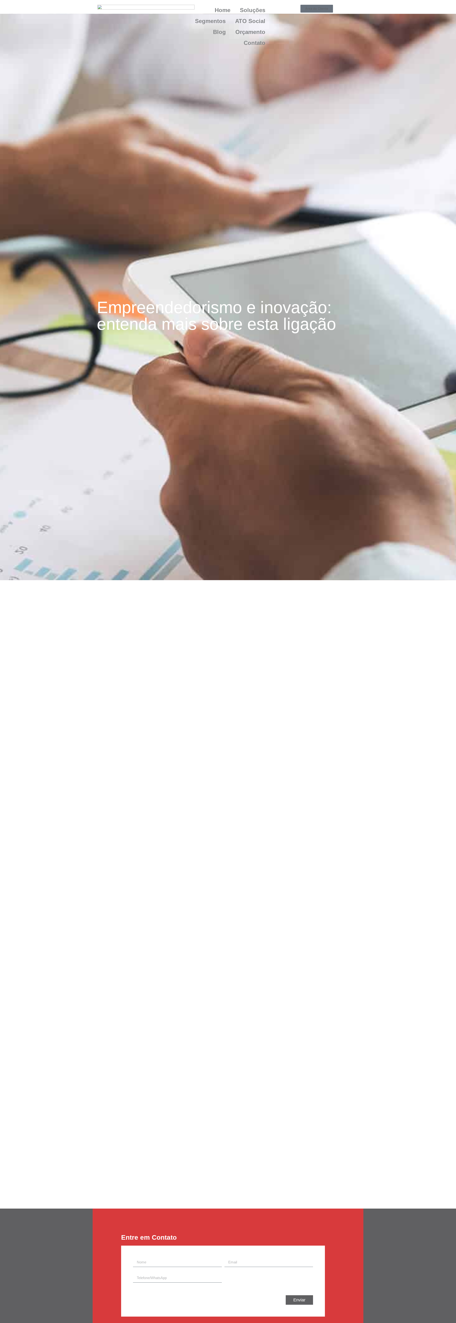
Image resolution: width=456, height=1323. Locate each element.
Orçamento (250, 32)
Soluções (252, 10)
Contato (254, 43)
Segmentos (210, 21)
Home (222, 10)
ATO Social (250, 21)
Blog (219, 32)
